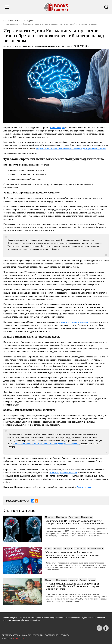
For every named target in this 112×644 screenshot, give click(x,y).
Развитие (73, 580)
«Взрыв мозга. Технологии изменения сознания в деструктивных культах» (71, 148)
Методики (28, 21)
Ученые (82, 580)
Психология (58, 46)
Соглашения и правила (57, 635)
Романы (68, 46)
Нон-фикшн (17, 21)
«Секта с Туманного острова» (74, 322)
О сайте (26, 635)
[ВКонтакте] (32, 501)
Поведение (47, 46)
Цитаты (92, 580)
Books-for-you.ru (84, 487)
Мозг (17, 46)
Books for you (19, 639)
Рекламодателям (11, 635)
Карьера (57, 548)
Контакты (38, 635)
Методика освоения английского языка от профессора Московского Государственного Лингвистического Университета (72, 555)
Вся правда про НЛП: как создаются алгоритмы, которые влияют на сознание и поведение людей (74, 522)
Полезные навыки (95, 548)
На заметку (25, 46)
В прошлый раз (57, 127)
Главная (7, 21)
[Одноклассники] (36, 501)
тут (42, 620)
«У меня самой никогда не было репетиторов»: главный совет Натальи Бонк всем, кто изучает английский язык (73, 586)
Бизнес (48, 548)
